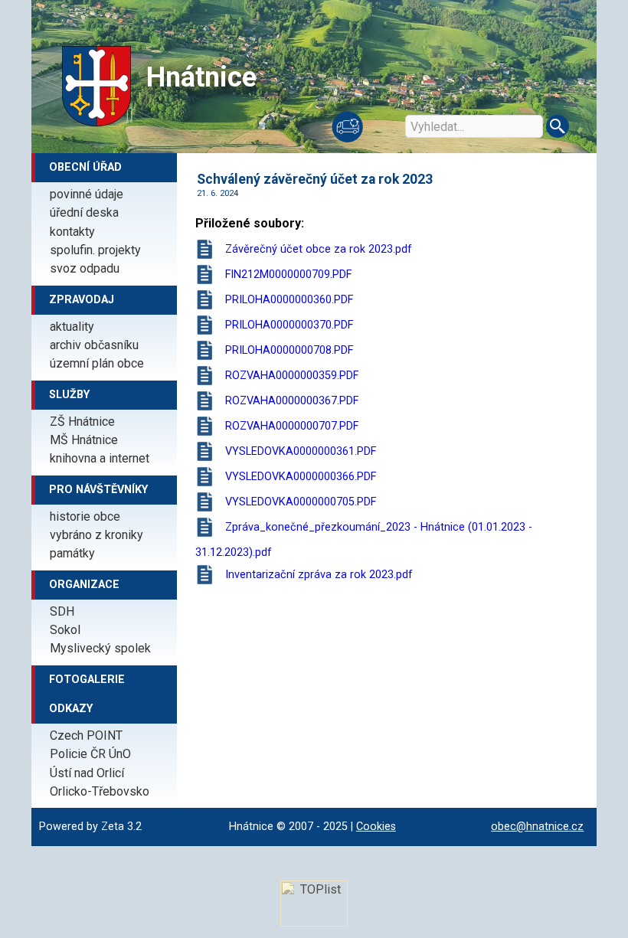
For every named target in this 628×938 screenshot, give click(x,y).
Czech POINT (86, 735)
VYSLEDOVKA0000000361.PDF (300, 451)
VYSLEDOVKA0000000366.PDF (300, 476)
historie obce (85, 516)
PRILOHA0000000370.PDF (289, 325)
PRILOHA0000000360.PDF (289, 299)
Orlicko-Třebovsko (99, 791)
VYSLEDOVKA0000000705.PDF (300, 501)
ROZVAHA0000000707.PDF (291, 426)
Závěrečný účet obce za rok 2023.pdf (318, 249)
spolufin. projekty (95, 250)
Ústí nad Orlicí (87, 773)
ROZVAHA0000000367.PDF (291, 400)
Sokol (65, 630)
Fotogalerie (87, 679)
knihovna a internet (99, 458)
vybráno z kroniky (96, 535)
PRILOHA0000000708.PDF (289, 350)
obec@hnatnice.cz (537, 826)
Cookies (376, 826)
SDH (62, 611)
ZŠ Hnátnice (82, 421)
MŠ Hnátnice (84, 440)
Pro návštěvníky (98, 489)
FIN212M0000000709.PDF (288, 274)
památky (72, 553)
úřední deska (84, 212)
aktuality (72, 326)
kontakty (72, 231)
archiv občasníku (94, 345)
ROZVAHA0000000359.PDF (291, 375)
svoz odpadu (84, 268)
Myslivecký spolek (100, 648)
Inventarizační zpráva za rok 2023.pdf (319, 574)
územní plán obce (97, 363)
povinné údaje (86, 194)
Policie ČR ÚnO (90, 754)
